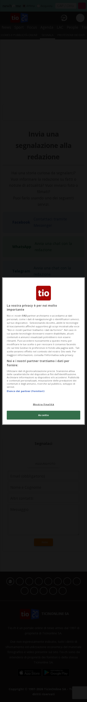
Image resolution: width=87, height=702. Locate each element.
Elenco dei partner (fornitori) (25, 390)
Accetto (43, 415)
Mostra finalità (43, 404)
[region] (43, 351)
